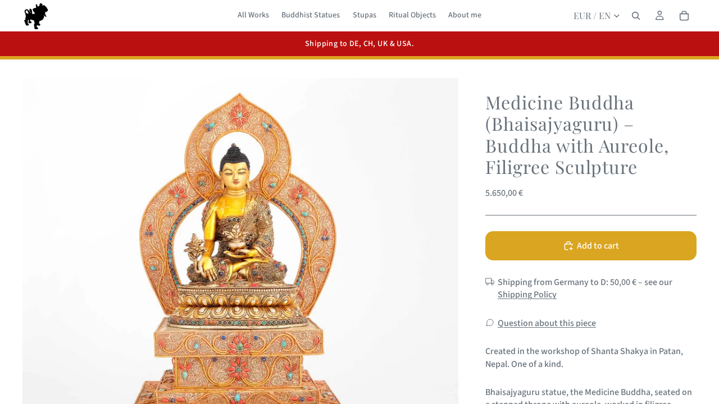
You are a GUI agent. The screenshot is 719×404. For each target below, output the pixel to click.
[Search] (636, 15)
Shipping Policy (527, 294)
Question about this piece (547, 323)
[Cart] (684, 15)
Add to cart (598, 246)
